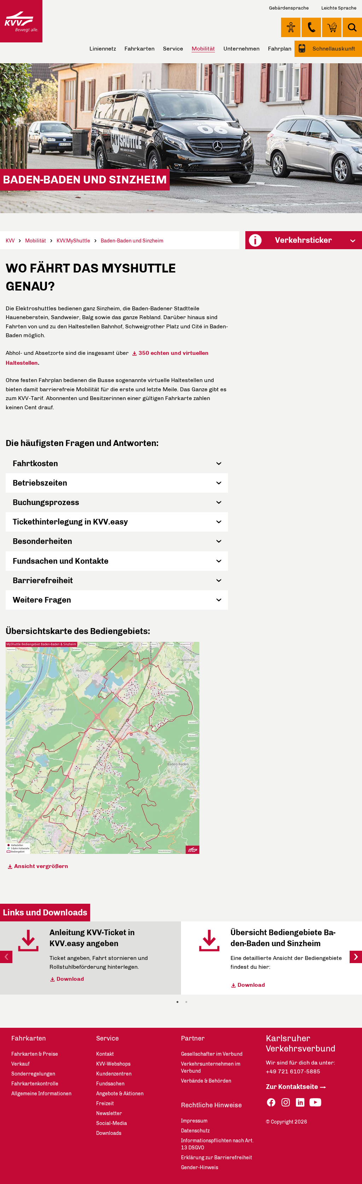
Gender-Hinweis (199, 1168)
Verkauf (20, 1064)
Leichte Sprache (338, 8)
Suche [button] (352, 27)
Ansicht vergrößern (42, 866)
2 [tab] (186, 1002)
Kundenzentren (114, 1074)
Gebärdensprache (289, 8)
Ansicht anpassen (290, 27)
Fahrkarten (139, 48)
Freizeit (105, 1104)
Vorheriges (6, 957)
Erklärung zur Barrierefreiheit (216, 1158)
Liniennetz (102, 48)
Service (173, 48)
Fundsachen (110, 1084)
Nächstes (356, 957)
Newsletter (109, 1113)
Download (70, 978)
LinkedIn (300, 1102)
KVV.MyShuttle (73, 241)
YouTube (315, 1102)
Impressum (194, 1121)
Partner (193, 1038)
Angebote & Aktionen (120, 1094)
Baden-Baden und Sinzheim (132, 241)
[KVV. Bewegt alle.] (21, 21)
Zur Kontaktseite (292, 1087)
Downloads (108, 1133)
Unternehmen (241, 48)
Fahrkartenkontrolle (34, 1084)
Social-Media (111, 1123)
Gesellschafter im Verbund (212, 1054)
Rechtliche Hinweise (211, 1105)
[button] (117, 463)
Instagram (285, 1102)
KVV (10, 241)
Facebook (271, 1102)
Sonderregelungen (33, 1074)
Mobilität (35, 241)
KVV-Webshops (331, 27)
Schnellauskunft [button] (333, 48)
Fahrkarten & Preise (34, 1054)
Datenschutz (195, 1131)
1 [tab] (177, 1002)
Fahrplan (279, 48)
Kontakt (311, 27)
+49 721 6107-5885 (293, 1071)
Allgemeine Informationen (41, 1094)
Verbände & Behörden (206, 1081)
